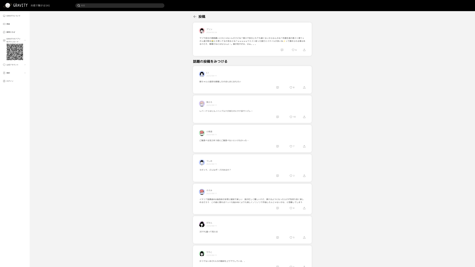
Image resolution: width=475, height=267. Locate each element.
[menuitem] (14, 15)
